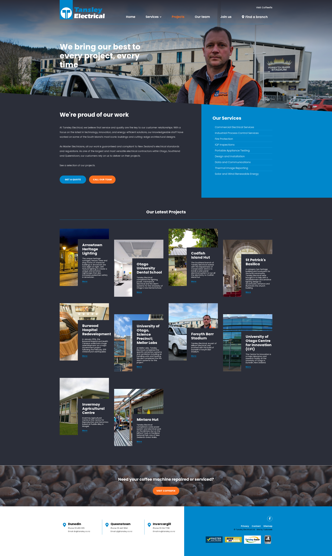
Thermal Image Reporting (231, 168)
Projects (178, 17)
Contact (256, 526)
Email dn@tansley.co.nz (79, 531)
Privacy (245, 526)
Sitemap (267, 526)
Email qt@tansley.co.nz (121, 531)
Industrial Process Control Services (237, 133)
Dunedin (74, 524)
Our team (202, 17)
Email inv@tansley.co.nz (164, 531)
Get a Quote (73, 179)
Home (130, 17)
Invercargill (162, 524)
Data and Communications (233, 162)
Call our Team (102, 179)
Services (152, 17)
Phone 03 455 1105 (76, 528)
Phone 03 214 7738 (161, 528)
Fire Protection (224, 139)
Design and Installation (230, 156)
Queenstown (120, 524)
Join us (225, 17)
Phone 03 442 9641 (119, 528)
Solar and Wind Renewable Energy (237, 174)
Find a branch (256, 17)
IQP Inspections (224, 144)
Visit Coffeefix (264, 7)
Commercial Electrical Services (234, 127)
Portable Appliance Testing (232, 150)
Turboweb (267, 529)
